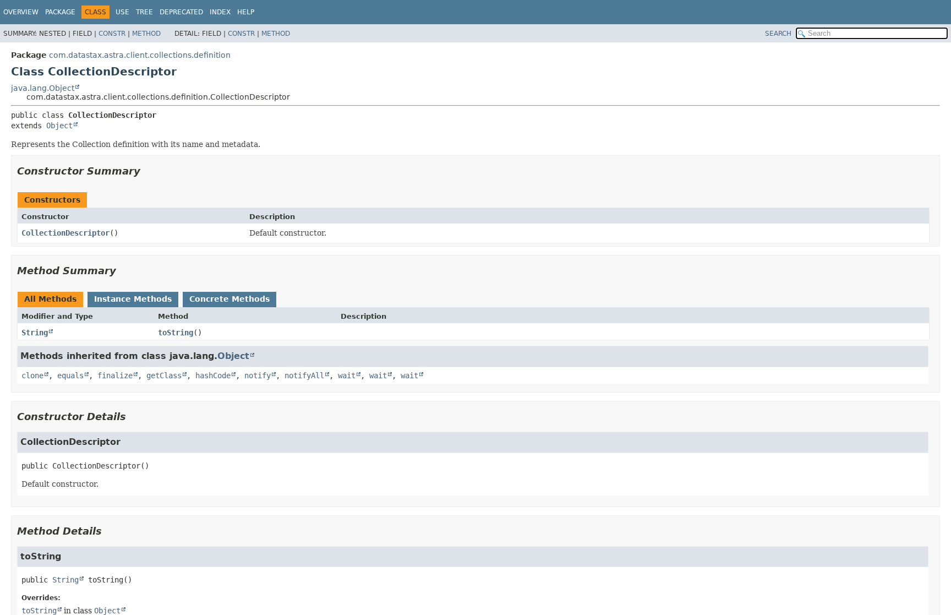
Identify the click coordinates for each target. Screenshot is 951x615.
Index (220, 12)
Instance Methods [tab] (133, 299)
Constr (112, 33)
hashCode (213, 375)
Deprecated (181, 12)
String (34, 332)
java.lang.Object (42, 88)
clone (32, 375)
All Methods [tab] (50, 299)
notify (257, 375)
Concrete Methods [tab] (229, 299)
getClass (164, 375)
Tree (144, 12)
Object (59, 125)
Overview (21, 12)
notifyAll (304, 375)
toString (175, 332)
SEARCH (778, 33)
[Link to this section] (148, 171)
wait (347, 375)
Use (122, 12)
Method (146, 33)
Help (245, 12)
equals (70, 375)
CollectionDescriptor (65, 232)
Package (60, 12)
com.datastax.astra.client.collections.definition (140, 55)
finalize (115, 375)
